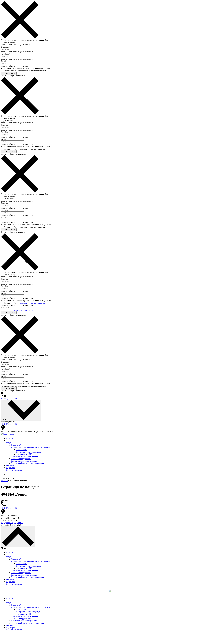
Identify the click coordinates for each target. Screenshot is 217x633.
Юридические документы (12, 523)
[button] (108, 478)
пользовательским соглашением (32, 303)
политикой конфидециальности (23, 310)
